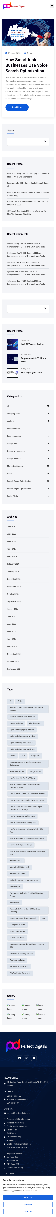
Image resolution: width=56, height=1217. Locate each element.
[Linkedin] (19, 1058)
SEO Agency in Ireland (17, 925)
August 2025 (12, 609)
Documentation (13, 428)
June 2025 (11, 624)
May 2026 (11, 541)
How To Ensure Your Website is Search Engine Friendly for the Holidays (26, 808)
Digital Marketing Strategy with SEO (22, 749)
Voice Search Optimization (19, 967)
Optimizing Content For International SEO (24, 880)
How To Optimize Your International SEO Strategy (27, 838)
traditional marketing (17, 960)
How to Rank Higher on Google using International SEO (27, 852)
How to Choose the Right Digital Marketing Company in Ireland (25, 786)
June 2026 (11, 534)
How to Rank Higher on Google (21, 845)
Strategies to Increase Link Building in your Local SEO (27, 945)
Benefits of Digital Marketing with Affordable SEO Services (27, 709)
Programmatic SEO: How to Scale (34, 360)
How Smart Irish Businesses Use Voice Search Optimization (26, 65)
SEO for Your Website (17, 931)
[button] (52, 6)
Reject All (28, 1211)
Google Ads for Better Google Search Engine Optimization (25, 763)
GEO (23, 756)
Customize (28, 1204)
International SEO (16, 861)
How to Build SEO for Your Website (22, 778)
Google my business (16, 451)
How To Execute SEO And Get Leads (22, 816)
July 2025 (11, 616)
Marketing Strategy (15, 466)
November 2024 (14, 654)
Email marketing (14, 436)
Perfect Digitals (15, 887)
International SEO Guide (18, 874)
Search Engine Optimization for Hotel (23, 918)
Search (11, 130)
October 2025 (13, 594)
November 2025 (14, 586)
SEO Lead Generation (17, 938)
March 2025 (12, 646)
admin (29, 53)
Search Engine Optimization (19, 481)
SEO (43, 918)
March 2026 (12, 556)
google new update (17, 772)
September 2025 (14, 601)
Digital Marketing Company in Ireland (22, 736)
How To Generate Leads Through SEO (23, 823)
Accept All (28, 1197)
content (10, 421)
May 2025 (11, 631)
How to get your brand (31, 372)
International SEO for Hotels (19, 867)
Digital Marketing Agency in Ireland (22, 730)
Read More (17, 107)
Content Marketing (16, 723)
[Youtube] (33, 1058)
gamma (12, 756)
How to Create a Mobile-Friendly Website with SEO (27, 794)
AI (8, 406)
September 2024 (14, 669)
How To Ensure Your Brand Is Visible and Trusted (27, 800)
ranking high (14, 902)
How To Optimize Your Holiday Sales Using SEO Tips (26, 830)
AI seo (20, 701)
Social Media (12, 496)
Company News (13, 413)
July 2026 (11, 526)
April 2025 (11, 639)
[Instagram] (26, 1058)
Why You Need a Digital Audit (20, 973)
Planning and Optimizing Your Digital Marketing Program (26, 894)
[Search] (45, 308)
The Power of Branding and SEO (21, 954)
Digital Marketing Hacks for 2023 (21, 743)
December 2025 (14, 579)
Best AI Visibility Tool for (32, 344)
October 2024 (13, 661)
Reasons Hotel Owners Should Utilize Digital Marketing (25, 910)
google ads (35, 756)
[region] (28, 1196)
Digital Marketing (35, 723)
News (9, 473)
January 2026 (13, 571)
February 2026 (13, 564)
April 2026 (11, 549)
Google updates (14, 458)
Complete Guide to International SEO (22, 717)
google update (35, 772)
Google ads (12, 443)
